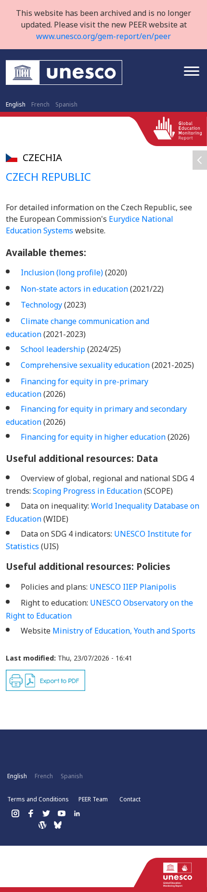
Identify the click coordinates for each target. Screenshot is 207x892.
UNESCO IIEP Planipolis (133, 586)
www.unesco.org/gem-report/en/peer (103, 36)
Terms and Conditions (38, 799)
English (16, 104)
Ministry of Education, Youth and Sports (124, 630)
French (40, 104)
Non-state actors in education (74, 289)
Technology (41, 304)
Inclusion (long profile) (62, 272)
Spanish (66, 104)
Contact (130, 799)
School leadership (53, 349)
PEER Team (93, 799)
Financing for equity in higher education (93, 437)
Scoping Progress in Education (87, 491)
